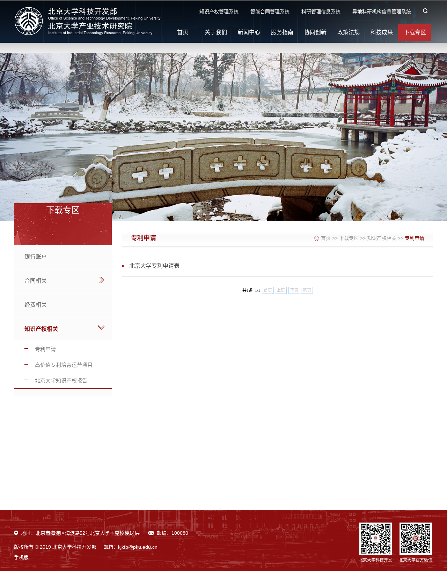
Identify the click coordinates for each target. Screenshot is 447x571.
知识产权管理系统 (219, 11)
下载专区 (415, 32)
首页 (182, 32)
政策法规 (348, 32)
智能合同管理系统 (270, 11)
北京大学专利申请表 (154, 266)
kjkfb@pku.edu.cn (137, 547)
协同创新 (315, 32)
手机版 (21, 557)
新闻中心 (249, 32)
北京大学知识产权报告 (61, 380)
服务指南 (282, 32)
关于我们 (216, 32)
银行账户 (35, 257)
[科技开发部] (89, 34)
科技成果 (382, 32)
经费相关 (35, 305)
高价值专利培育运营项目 (64, 365)
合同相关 (35, 281)
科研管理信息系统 (320, 11)
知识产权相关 (41, 329)
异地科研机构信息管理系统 (381, 11)
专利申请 (45, 349)
